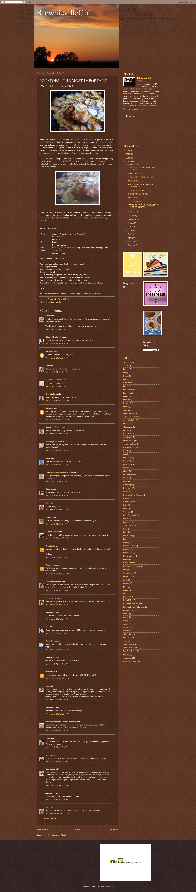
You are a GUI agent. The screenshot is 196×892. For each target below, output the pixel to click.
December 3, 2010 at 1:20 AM (57, 434)
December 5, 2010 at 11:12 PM (57, 678)
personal (126, 583)
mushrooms (127, 553)
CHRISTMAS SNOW (136, 190)
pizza (125, 587)
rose (125, 621)
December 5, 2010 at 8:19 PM (57, 650)
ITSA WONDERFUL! (135, 201)
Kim (47, 366)
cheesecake (128, 427)
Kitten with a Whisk (53, 337)
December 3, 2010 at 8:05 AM (57, 496)
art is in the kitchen (53, 582)
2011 (128, 158)
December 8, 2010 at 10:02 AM (57, 785)
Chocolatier (50, 769)
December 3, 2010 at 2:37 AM (57, 465)
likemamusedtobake (53, 380)
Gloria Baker (50, 394)
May (130, 234)
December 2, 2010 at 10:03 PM (57, 401)
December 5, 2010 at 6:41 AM (57, 633)
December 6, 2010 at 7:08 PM (57, 731)
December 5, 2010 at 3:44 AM (57, 619)
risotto (125, 617)
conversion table (129, 444)
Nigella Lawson (129, 563)
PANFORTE (132, 198)
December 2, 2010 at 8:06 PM (57, 386)
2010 (128, 162)
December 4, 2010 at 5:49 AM (57, 557)
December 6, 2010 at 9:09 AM (57, 700)
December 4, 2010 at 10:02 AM (57, 574)
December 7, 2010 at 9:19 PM (57, 761)
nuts (125, 570)
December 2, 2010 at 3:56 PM (57, 329)
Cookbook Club (129, 447)
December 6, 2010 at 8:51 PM (57, 747)
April (130, 238)
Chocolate (127, 434)
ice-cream (127, 522)
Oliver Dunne (128, 573)
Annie (47, 458)
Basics (126, 376)
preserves (127, 597)
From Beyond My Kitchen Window (59, 472)
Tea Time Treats (129, 651)
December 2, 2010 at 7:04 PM (57, 372)
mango (126, 542)
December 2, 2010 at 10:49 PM (57, 420)
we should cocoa (129, 661)
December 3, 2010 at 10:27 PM (57, 538)
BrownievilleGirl (64, 12)
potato (58, 302)
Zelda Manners (51, 598)
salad (125, 624)
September (132, 219)
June (130, 230)
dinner (48, 302)
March (130, 241)
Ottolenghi (127, 576)
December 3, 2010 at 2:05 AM (57, 450)
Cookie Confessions (53, 427)
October (131, 216)
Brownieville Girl (146, 78)
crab (125, 454)
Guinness (127, 512)
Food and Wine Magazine (133, 495)
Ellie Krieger (128, 485)
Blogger (110, 887)
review (125, 614)
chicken (126, 430)
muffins (126, 549)
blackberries (128, 390)
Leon (53, 302)
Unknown (49, 351)
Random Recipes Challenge (134, 607)
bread (125, 396)
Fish (125, 491)
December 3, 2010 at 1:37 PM (57, 510)
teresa (47, 755)
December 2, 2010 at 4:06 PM (57, 344)
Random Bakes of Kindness (134, 604)
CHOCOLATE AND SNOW (138, 194)
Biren (47, 316)
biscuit (125, 386)
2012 (128, 154)
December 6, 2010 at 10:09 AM (57, 714)
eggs (125, 481)
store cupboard (129, 644)
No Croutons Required (131, 566)
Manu (47, 503)
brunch (126, 407)
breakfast (127, 400)
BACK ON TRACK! (135, 181)
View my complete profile (133, 109)
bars (125, 373)
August (131, 223)
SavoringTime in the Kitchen (57, 442)
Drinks (125, 478)
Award (125, 366)
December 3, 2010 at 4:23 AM (57, 481)
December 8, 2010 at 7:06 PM (57, 800)
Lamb (125, 529)
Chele (47, 489)
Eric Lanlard (128, 488)
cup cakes (127, 458)
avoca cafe (127, 362)
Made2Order (50, 546)
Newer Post (43, 829)
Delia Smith (127, 464)
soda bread (127, 638)
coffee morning (129, 441)
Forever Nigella (129, 502)
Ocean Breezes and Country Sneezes (60, 722)
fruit (124, 505)
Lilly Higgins (128, 536)
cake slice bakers (130, 413)
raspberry (127, 610)
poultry (126, 593)
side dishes (127, 634)
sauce (125, 627)
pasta (125, 580)
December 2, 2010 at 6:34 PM (57, 358)
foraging (126, 498)
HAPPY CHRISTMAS (136, 174)
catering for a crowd (131, 417)
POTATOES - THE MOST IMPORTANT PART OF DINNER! (143, 206)
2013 (128, 151)
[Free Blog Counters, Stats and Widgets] (124, 288)
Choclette (49, 641)
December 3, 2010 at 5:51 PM (57, 524)
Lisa (47, 686)
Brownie (126, 403)
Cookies (126, 451)
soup (125, 641)
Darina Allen (128, 461)
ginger (125, 508)
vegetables (127, 658)
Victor (47, 738)
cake (125, 410)
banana (126, 369)
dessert (126, 468)
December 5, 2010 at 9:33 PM (57, 664)
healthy (126, 519)
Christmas (127, 437)
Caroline (48, 518)
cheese (126, 423)
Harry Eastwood (129, 515)
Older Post (112, 829)
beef (125, 379)
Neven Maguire (129, 556)
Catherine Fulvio (129, 420)
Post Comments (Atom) (56, 835)
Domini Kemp (128, 475)
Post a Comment (49, 819)
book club (127, 393)
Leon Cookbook (76, 140)
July (130, 227)
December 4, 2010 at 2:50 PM (57, 591)
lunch (125, 539)
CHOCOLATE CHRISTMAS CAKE (141, 177)
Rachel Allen (128, 600)
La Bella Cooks (51, 532)
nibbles (126, 559)
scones (126, 631)
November (132, 212)
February (131, 245)
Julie (47, 627)
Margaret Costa (129, 546)
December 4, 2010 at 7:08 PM (57, 605)
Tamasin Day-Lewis (130, 648)
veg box (126, 655)
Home (78, 829)
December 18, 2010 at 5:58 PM (57, 814)
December (132, 165)
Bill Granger (127, 383)
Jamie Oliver (128, 526)
